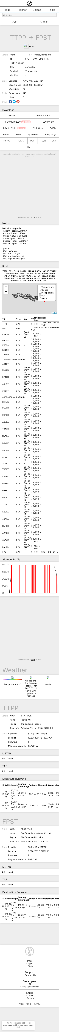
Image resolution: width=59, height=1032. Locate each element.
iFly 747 (6, 140)
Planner (22, 9)
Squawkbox (33, 134)
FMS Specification (30, 986)
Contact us (29, 156)
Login (33, 217)
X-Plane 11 (13, 115)
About (30, 963)
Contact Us (30, 975)
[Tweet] (14, 101)
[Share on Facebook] (10, 101)
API (30, 984)
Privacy (30, 998)
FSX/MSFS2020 (13, 122)
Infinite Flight (9, 128)
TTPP (18, 37)
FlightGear (38, 128)
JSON (43, 140)
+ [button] (6, 287)
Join (14, 21)
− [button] (6, 292)
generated (30, 67)
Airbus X (7, 134)
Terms (30, 995)
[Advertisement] (29, 186)
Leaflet (54, 313)
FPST (43, 37)
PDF (32, 140)
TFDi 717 (20, 140)
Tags (7, 9)
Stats (30, 966)
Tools (51, 9)
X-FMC (19, 134)
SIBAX (34, 299)
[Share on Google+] (18, 101)
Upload (37, 9)
